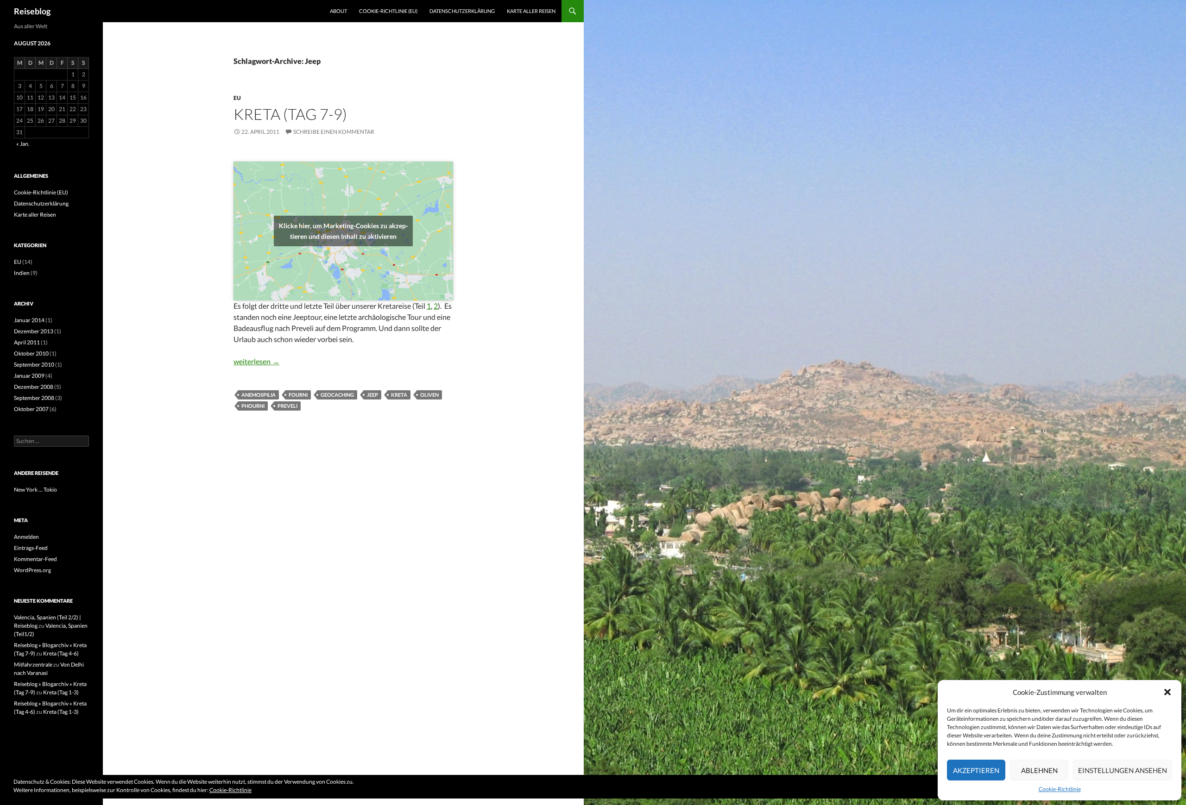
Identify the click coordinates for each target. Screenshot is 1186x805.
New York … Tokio (35, 489)
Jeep (372, 395)
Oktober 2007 (31, 409)
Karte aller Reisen (531, 11)
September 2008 (34, 397)
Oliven (429, 395)
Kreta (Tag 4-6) (61, 653)
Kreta (399, 395)
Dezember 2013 (33, 331)
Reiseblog (32, 11)
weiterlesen (256, 361)
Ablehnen (1039, 770)
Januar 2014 (29, 320)
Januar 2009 (29, 375)
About (338, 11)
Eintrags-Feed (31, 547)
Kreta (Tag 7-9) (290, 114)
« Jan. (23, 143)
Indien (22, 272)
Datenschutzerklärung (462, 11)
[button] (1167, 692)
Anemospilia (258, 395)
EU (237, 97)
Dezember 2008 (33, 386)
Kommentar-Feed (35, 558)
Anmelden (26, 536)
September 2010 (34, 364)
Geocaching (337, 395)
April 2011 (27, 342)
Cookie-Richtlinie (1060, 789)
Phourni (253, 406)
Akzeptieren (976, 770)
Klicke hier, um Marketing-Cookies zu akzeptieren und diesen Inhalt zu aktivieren (343, 231)
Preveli (287, 406)
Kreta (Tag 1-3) (61, 692)
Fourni (298, 395)
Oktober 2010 (31, 353)
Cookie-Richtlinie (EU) (388, 11)
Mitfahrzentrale (33, 664)
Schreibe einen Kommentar (333, 131)
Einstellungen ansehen (1122, 770)
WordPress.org (32, 570)
